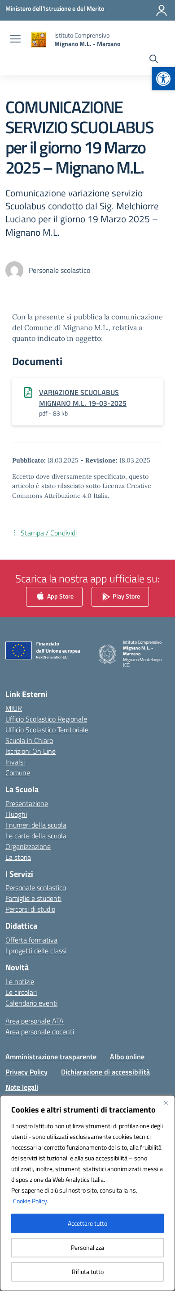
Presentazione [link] (26, 803)
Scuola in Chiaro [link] (29, 740)
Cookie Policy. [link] (30, 1201)
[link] (163, 78)
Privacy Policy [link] (26, 1071)
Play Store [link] (125, 595)
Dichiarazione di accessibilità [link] (105, 1071)
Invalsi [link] (15, 761)
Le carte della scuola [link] (35, 835)
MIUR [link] (13, 708)
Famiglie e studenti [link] (33, 898)
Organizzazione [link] (28, 846)
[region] (87, 1193)
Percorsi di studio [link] (30, 909)
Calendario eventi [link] (31, 1003)
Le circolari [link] (21, 992)
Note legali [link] (21, 1087)
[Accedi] (161, 10)
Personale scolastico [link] (35, 887)
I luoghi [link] (16, 814)
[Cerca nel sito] (154, 60)
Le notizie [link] (19, 981)
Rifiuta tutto (88, 1271)
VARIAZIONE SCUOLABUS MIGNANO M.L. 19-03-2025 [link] (83, 397)
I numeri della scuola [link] (35, 825)
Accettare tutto (87, 1223)
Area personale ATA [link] (34, 1020)
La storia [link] (18, 857)
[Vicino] (165, 1102)
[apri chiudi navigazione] (15, 39)
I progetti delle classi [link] (35, 950)
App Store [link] (60, 595)
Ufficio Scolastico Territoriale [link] (46, 729)
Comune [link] (17, 772)
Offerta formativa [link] (31, 939)
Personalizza (87, 1247)
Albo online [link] (127, 1056)
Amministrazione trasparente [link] (50, 1056)
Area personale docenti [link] (39, 1031)
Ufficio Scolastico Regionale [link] (46, 718)
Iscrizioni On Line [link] (30, 751)
